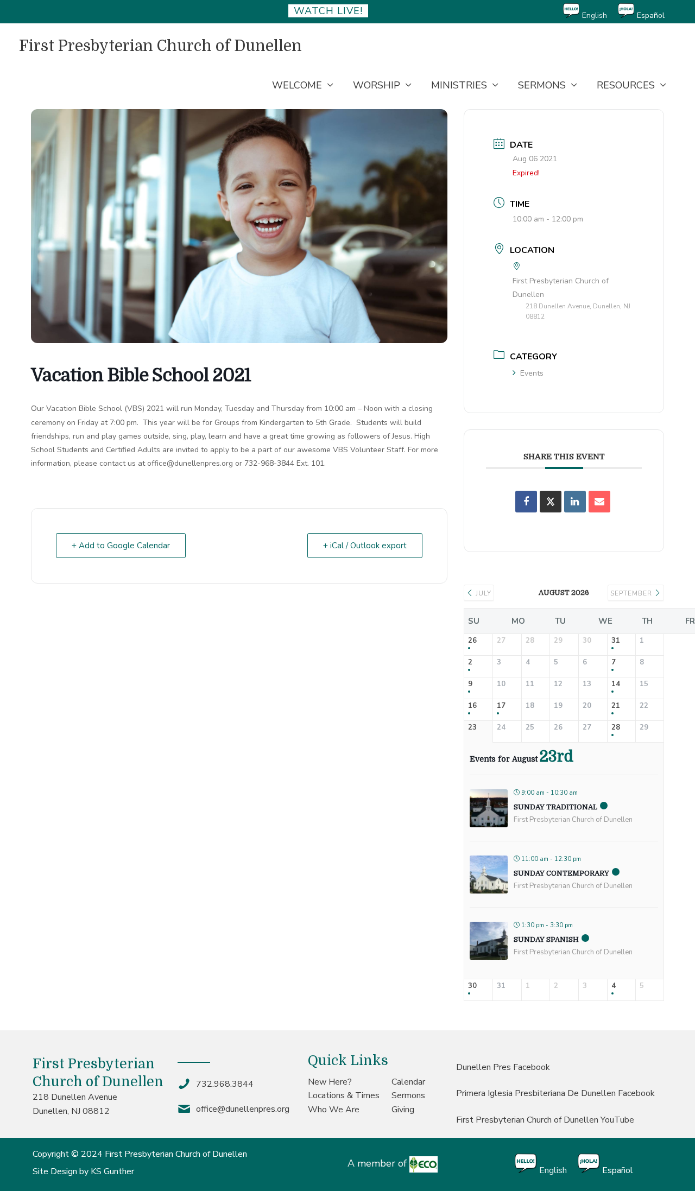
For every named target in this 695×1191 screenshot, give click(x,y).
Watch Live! (328, 10)
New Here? (330, 1082)
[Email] (599, 501)
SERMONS (542, 85)
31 (615, 641)
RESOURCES (626, 85)
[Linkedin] (575, 501)
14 (615, 684)
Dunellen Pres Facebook (503, 1067)
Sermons (408, 1095)
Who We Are (333, 1110)
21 (615, 706)
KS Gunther (112, 1171)
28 (615, 728)
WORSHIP (376, 85)
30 (472, 986)
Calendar (408, 1082)
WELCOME (297, 85)
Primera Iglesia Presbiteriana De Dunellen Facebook (555, 1093)
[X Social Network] (550, 501)
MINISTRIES (459, 85)
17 (501, 706)
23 (472, 728)
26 (472, 641)
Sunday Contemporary (561, 873)
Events (532, 373)
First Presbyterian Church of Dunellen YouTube (545, 1120)
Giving (402, 1110)
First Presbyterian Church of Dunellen (160, 46)
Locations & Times (344, 1095)
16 (472, 706)
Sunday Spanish (546, 939)
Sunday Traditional (555, 807)
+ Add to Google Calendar (121, 545)
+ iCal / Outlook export (365, 545)
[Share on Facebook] (526, 501)
